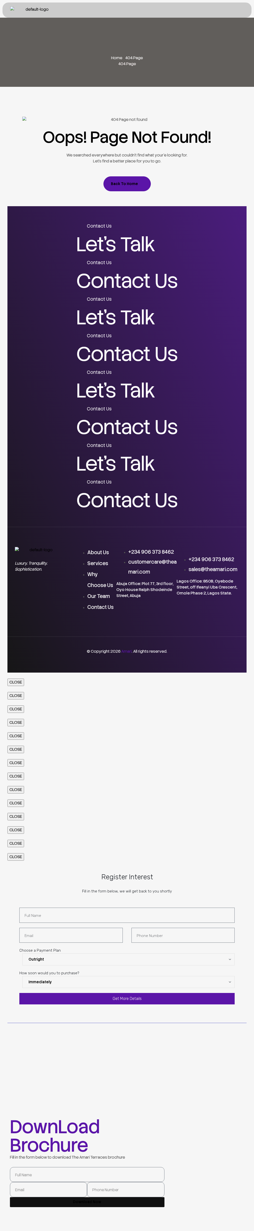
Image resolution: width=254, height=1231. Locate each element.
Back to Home (124, 183)
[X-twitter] (39, 590)
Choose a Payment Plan (40, 950)
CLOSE (15, 682)
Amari (126, 651)
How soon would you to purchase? (49, 973)
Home (116, 57)
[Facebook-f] (21, 590)
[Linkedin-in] (57, 590)
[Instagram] (21, 604)
